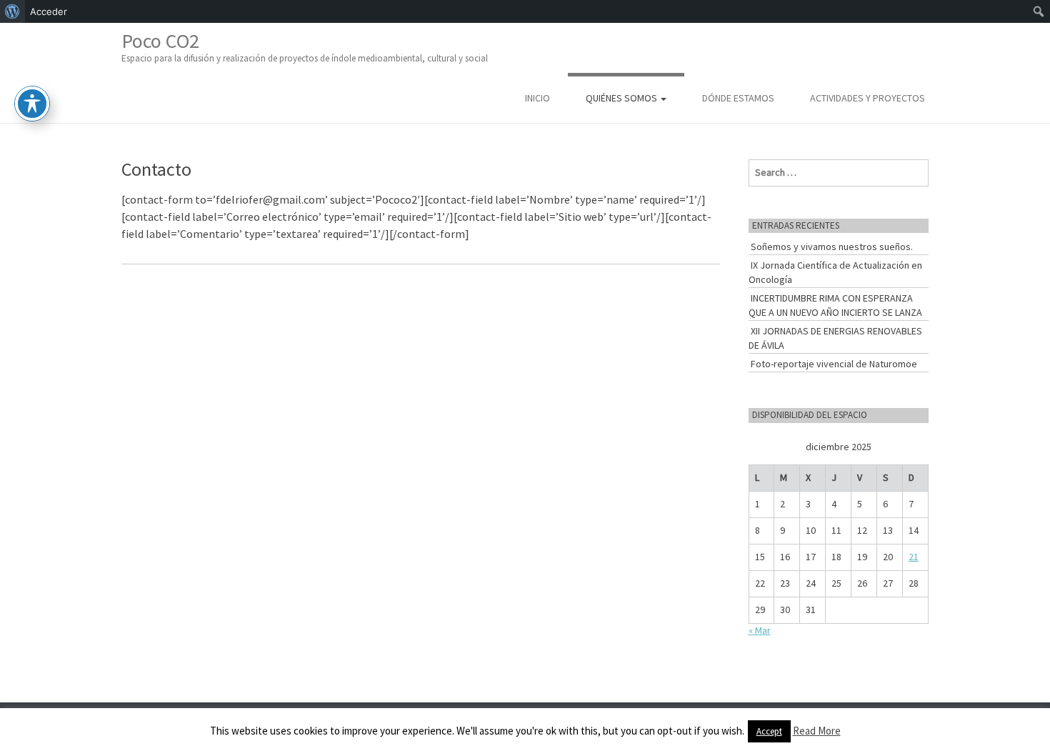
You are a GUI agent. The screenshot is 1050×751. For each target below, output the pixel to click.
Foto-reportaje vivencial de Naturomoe (834, 363)
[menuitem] (12, 11)
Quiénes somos (622, 97)
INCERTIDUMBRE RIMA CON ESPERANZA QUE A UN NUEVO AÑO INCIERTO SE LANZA (835, 305)
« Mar (760, 630)
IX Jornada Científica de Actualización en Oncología (835, 272)
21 (914, 556)
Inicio (537, 97)
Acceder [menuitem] (48, 11)
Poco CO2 (304, 46)
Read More (817, 730)
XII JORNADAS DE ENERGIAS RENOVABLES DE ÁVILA (835, 338)
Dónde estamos (738, 97)
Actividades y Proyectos (867, 97)
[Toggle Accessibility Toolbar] (32, 103)
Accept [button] (769, 731)
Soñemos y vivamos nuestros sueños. (832, 246)
